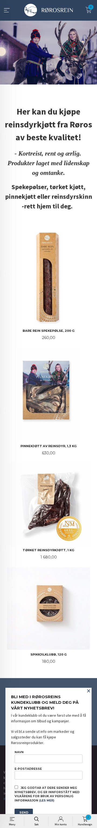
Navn (19, 752)
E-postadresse (28, 769)
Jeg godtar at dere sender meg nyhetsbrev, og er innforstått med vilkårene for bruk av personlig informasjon (47, 794)
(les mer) (46, 800)
